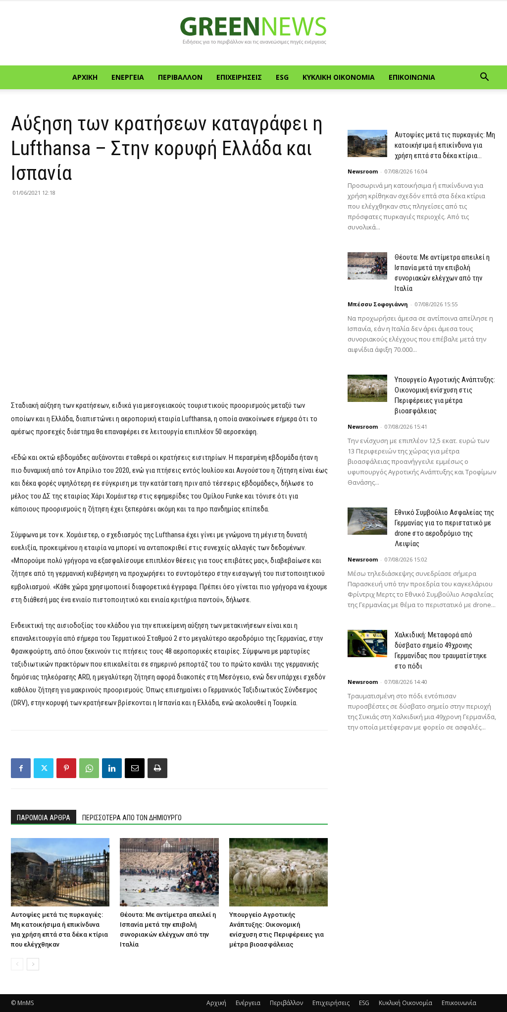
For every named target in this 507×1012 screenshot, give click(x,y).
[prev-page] (17, 964)
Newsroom (363, 171)
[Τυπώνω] (157, 768)
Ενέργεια (127, 77)
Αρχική (85, 77)
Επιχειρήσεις (239, 77)
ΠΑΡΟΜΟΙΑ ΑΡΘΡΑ (43, 818)
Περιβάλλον (180, 77)
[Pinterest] (66, 768)
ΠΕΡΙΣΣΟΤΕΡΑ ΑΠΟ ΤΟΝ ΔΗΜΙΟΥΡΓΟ (132, 818)
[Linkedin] (112, 768)
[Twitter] (43, 768)
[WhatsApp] (89, 768)
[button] (484, 78)
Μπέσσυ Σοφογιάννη (378, 304)
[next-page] (33, 964)
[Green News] (253, 33)
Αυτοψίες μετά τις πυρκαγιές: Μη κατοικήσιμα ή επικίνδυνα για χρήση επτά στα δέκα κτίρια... (445, 145)
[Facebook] (21, 768)
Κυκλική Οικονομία (339, 77)
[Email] (135, 768)
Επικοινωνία (412, 77)
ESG (282, 77)
